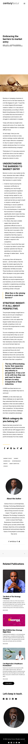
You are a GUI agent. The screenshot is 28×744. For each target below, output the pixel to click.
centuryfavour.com (16, 517)
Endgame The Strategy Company (13, 515)
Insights (5, 463)
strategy (6, 466)
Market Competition (14, 463)
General (13, 45)
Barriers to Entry (8, 458)
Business (16, 458)
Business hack (7, 461)
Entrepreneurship (16, 461)
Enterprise (18, 45)
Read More (5, 610)
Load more (8, 683)
